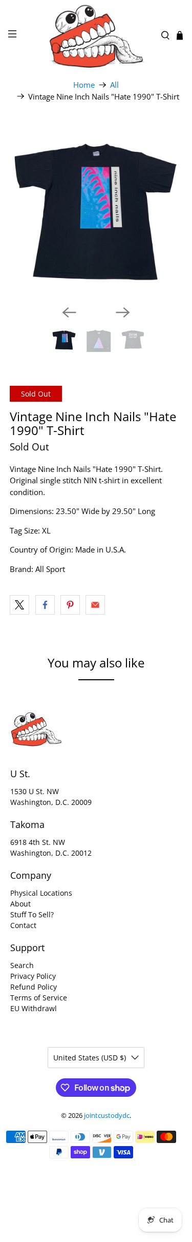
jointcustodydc (107, 1115)
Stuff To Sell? (32, 914)
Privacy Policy (33, 976)
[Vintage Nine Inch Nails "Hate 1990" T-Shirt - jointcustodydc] (96, 211)
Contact (23, 925)
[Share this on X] (19, 605)
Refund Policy (33, 987)
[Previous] (69, 312)
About (20, 904)
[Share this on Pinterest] (70, 605)
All (114, 85)
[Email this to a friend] (95, 605)
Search (22, 965)
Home (84, 85)
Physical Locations (41, 893)
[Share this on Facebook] (45, 605)
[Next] (123, 312)
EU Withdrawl (33, 1008)
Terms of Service (38, 997)
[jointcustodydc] (96, 35)
